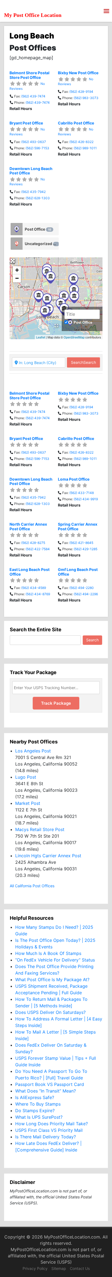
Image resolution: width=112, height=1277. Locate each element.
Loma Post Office (73, 479)
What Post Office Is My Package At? (52, 979)
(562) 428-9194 (81, 92)
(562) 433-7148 (81, 493)
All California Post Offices (32, 885)
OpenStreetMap (74, 337)
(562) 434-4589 (33, 588)
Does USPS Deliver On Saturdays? (50, 1012)
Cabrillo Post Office (76, 123)
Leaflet (40, 337)
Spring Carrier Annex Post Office (77, 526)
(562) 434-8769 (38, 594)
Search (83, 362)
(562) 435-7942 (33, 192)
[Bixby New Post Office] (50, 277)
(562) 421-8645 (81, 543)
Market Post (27, 803)
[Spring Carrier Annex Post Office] (74, 290)
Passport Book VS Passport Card (49, 1084)
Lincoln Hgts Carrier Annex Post (48, 855)
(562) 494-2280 (81, 588)
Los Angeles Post (33, 751)
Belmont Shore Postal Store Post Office (29, 75)
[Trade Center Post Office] (45, 311)
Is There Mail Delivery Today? (45, 1136)
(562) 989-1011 (85, 148)
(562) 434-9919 (86, 499)
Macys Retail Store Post (39, 829)
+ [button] (17, 270)
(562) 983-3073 (86, 98)
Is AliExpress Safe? (34, 1097)
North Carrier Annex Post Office (28, 526)
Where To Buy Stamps (38, 1104)
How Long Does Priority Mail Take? (51, 1123)
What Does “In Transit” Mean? (45, 1091)
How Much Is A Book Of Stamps (48, 953)
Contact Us (80, 1268)
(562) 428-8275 (33, 543)
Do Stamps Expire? (35, 1110)
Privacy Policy (35, 1268)
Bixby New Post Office (78, 72)
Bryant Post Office (26, 123)
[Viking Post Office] (73, 279)
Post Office (38, 229)
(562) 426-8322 (81, 142)
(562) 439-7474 (33, 96)
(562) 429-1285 (85, 549)
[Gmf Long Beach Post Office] (64, 297)
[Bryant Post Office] (74, 297)
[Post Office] (17, 229)
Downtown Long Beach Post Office (31, 170)
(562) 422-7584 (38, 549)
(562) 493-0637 (33, 142)
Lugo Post (25, 777)
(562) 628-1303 (38, 198)
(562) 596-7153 (37, 148)
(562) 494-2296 (86, 594)
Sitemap (58, 1268)
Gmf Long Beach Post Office (78, 571)
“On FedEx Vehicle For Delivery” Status (55, 960)
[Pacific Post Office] (47, 299)
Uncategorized (41, 243)
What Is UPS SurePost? (39, 1117)
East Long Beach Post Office (29, 571)
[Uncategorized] (17, 243)
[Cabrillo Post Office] (38, 296)
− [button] (17, 278)
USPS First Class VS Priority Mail (49, 1130)
